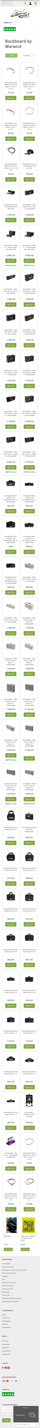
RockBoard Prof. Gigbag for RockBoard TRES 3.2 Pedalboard (29, 539)
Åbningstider (6, 1327)
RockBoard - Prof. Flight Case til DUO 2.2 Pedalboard (11, 620)
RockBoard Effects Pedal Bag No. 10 (11, 1032)
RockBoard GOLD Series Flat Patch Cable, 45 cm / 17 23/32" (29, 126)
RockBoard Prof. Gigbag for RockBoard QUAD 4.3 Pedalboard (11, 580)
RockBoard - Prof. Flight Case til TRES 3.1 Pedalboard (10, 662)
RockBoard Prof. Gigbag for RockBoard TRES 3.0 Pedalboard (11, 539)
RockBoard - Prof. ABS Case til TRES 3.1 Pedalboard (10, 332)
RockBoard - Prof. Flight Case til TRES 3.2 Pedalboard (29, 662)
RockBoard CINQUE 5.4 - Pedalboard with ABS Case (29, 247)
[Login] (30, 3)
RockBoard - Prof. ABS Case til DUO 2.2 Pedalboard (10, 291)
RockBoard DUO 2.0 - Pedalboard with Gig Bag (29, 166)
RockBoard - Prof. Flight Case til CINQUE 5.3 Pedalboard (10, 787)
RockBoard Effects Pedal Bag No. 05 (29, 910)
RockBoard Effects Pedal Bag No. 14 (11, 1113)
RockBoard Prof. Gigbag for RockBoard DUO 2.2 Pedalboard (29, 499)
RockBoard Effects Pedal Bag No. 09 (29, 991)
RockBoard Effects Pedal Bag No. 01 (11, 828)
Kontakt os (5, 1318)
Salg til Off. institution (9, 1282)
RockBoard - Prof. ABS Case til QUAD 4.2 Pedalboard (29, 373)
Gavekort (7, 1236)
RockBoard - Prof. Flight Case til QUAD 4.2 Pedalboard (29, 702)
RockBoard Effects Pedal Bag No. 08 (11, 991)
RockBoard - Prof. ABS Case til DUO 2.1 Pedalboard (29, 207)
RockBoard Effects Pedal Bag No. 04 (11, 910)
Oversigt (5, 1276)
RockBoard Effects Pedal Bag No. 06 (11, 951)
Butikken (5, 1324)
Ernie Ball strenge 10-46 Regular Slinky (28, 1238)
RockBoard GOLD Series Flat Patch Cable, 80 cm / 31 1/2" (29, 1197)
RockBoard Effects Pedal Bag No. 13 (29, 1073)
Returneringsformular (9, 1273)
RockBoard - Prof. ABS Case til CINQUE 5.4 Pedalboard (29, 454)
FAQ (3, 1279)
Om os (4, 1315)
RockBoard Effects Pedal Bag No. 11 (29, 1032)
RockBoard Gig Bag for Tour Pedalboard (29, 829)
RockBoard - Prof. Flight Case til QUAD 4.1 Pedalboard (10, 702)
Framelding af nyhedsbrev (10, 1301)
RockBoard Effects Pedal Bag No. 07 (29, 951)
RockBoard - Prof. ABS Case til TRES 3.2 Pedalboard (29, 332)
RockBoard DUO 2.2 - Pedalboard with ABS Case (11, 207)
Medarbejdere (6, 1321)
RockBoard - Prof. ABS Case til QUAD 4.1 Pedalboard (10, 373)
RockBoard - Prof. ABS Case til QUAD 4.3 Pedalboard (10, 413)
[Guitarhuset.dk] (20, 13)
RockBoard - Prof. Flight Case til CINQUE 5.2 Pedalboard (29, 743)
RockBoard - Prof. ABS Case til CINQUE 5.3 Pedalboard (10, 454)
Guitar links (6, 1295)
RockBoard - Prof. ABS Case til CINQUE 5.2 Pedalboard (29, 413)
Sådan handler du (8, 1286)
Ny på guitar (6, 1292)
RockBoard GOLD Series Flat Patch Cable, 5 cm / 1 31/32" (10, 126)
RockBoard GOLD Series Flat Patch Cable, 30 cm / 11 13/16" (29, 1156)
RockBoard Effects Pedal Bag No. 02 (11, 869)
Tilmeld (6, 1420)
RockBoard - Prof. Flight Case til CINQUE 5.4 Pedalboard (29, 787)
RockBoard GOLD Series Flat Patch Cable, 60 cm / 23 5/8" (10, 1197)
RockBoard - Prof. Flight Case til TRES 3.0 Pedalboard (29, 621)
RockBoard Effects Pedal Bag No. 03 (29, 869)
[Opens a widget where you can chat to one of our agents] (26, 1416)
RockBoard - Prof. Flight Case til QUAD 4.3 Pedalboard (10, 743)
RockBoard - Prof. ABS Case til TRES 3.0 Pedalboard (29, 291)
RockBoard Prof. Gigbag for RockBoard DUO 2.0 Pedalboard (11, 499)
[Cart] (35, 3)
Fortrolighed (6, 1264)
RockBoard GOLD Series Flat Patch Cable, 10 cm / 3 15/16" (10, 86)
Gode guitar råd (7, 1289)
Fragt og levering (7, 1267)
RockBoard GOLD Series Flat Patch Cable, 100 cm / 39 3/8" (11, 167)
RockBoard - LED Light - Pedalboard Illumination (11, 1155)
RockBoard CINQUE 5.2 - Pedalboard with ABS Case (11, 247)
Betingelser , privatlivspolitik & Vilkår (14, 1270)
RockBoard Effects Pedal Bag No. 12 (11, 1073)
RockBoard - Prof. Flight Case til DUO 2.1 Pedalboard (29, 579)
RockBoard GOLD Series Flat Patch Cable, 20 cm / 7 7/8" (29, 86)
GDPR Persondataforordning (11, 1298)
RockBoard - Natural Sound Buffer (29, 1114)
